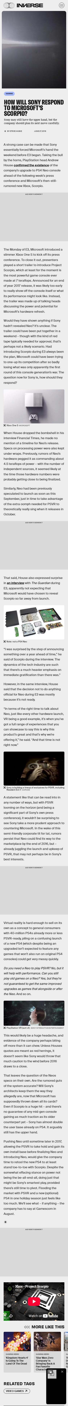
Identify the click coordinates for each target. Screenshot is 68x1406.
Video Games (15, 1391)
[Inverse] (30, 5)
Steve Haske (16, 131)
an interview (15, 583)
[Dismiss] (62, 1371)
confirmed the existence (31, 165)
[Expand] (50, 1371)
